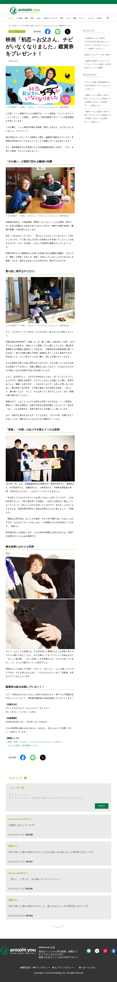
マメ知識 (19, 18)
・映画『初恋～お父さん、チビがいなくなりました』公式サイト (35, 742)
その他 (98, 18)
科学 (32, 18)
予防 (61, 18)
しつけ (68, 18)
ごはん (38, 18)
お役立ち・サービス (50, 18)
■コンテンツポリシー (63, 967)
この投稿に (13, 712)
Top (10, 25)
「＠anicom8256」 (32, 708)
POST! (101, 806)
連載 (26, 18)
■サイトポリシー (41, 967)
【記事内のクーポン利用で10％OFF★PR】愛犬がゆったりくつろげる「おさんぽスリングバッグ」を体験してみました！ (97, 43)
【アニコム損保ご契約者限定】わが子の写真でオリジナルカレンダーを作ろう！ (97, 85)
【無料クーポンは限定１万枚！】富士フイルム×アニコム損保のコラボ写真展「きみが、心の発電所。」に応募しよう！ (97, 100)
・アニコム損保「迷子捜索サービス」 (23, 746)
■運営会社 (25, 967)
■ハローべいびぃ (88, 967)
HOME (11, 18)
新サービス (59, 117)
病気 (74, 18)
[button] (107, 18)
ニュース (91, 18)
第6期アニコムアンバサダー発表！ (97, 55)
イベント (82, 18)
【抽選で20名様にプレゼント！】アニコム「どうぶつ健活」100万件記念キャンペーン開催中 (97, 64)
